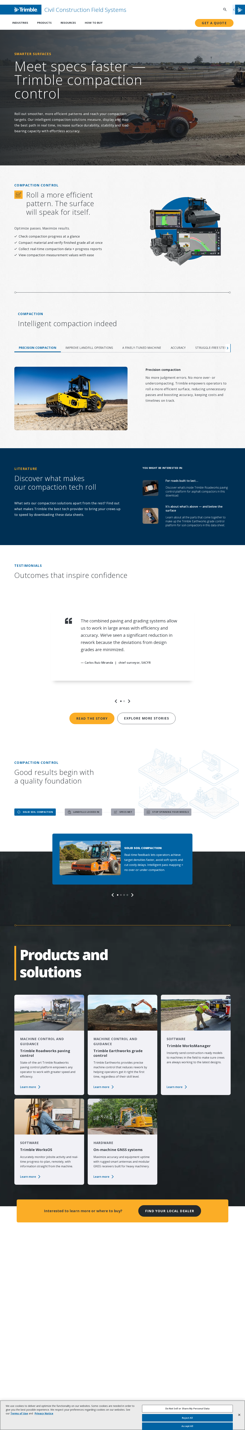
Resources (68, 22)
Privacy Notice (44, 1413)
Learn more (28, 1087)
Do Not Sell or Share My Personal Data (187, 1408)
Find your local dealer (169, 1211)
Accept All (187, 1426)
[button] (238, 10)
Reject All (187, 1417)
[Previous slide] (115, 701)
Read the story (92, 718)
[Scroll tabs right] (228, 348)
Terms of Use (19, 1413)
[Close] (239, 1415)
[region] (122, 653)
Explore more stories (146, 718)
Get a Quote (214, 23)
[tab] (37, 348)
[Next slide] (129, 701)
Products (44, 22)
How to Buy (94, 22)
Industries (20, 22)
